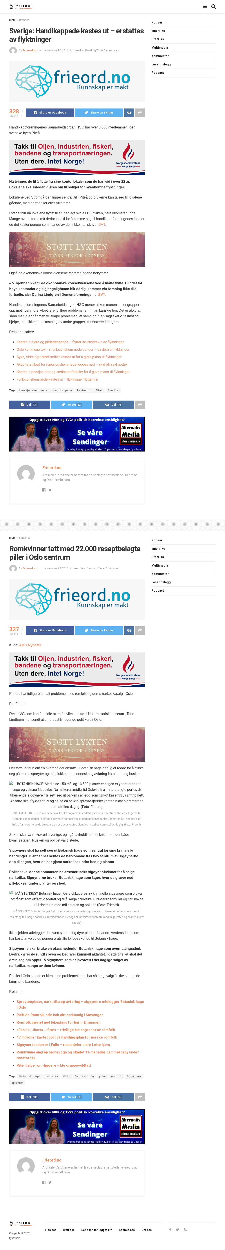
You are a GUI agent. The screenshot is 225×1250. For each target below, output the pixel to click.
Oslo (66, 1076)
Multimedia (159, 47)
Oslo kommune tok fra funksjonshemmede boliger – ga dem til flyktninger (73, 349)
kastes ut (84, 390)
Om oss (147, 1230)
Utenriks (24, 20)
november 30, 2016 (56, 50)
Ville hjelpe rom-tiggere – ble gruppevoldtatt (54, 1065)
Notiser (156, 22)
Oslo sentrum (84, 1076)
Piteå (99, 390)
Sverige (113, 390)
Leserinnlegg (161, 64)
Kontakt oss (127, 1230)
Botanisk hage (29, 1076)
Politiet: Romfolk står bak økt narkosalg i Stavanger (60, 1015)
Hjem (12, 20)
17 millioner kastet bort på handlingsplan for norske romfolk (67, 1037)
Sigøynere (134, 1076)
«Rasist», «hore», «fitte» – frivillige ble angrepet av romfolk (66, 1030)
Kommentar (160, 56)
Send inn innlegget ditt (96, 1230)
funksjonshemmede (33, 390)
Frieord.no (30, 50)
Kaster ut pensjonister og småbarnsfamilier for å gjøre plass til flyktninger (73, 372)
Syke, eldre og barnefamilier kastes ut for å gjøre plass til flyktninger (69, 357)
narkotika (51, 1076)
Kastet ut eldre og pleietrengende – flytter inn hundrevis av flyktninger (70, 342)
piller (102, 1076)
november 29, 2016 (56, 568)
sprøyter (17, 1082)
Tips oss (50, 1230)
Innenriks (158, 31)
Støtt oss (68, 1230)
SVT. (102, 224)
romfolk (116, 1076)
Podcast (157, 72)
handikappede (62, 390)
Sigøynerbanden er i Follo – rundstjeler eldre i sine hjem (63, 1045)
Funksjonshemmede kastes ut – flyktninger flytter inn (57, 379)
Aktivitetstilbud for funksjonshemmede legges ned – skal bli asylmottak (72, 364)
